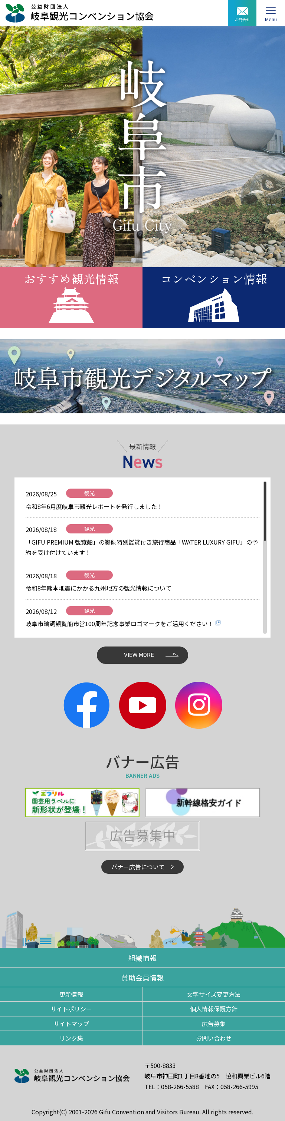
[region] (142, 557)
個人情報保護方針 (214, 1008)
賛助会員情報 (142, 977)
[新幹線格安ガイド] (202, 801)
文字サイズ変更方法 (213, 994)
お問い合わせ (214, 1038)
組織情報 (142, 958)
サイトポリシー (71, 1008)
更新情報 (71, 994)
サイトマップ (71, 1023)
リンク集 (71, 1038)
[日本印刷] (82, 801)
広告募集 (214, 1023)
